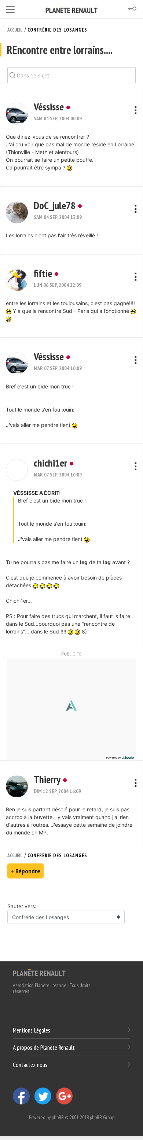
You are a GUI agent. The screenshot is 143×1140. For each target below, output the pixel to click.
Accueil (15, 30)
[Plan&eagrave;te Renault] (39, 972)
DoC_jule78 (55, 205)
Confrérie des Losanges (57, 30)
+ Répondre (25, 871)
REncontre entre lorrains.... (60, 50)
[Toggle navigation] (10, 8)
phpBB (58, 1117)
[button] (17, 114)
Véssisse (49, 106)
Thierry (47, 779)
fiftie (43, 273)
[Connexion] (132, 9)
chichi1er (50, 462)
